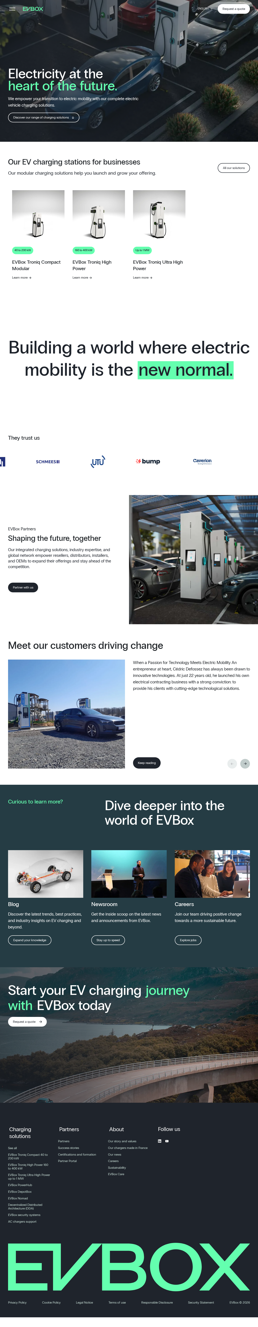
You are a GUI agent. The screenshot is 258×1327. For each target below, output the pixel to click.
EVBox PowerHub (20, 1185)
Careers (113, 1161)
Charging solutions (20, 1133)
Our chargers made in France (128, 1148)
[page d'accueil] (34, 9)
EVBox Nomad (18, 1198)
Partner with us (23, 587)
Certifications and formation (77, 1154)
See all (12, 1148)
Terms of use (117, 1302)
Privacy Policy (17, 1302)
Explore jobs (188, 940)
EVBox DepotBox (19, 1191)
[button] (245, 764)
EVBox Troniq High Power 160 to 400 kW (28, 1166)
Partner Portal (67, 1161)
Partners (69, 1129)
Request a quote (234, 8)
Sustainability (117, 1167)
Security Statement (201, 1302)
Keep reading (147, 763)
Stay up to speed (108, 940)
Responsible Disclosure (157, 1302)
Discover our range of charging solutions (41, 117)
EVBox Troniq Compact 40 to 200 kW (28, 1156)
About (116, 1129)
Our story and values (122, 1141)
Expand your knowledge (29, 940)
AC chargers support (22, 1221)
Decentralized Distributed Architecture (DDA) (25, 1206)
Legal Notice (84, 1302)
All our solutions (234, 168)
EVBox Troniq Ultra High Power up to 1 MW (29, 1176)
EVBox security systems (24, 1215)
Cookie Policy (51, 1302)
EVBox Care (116, 1174)
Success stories (68, 1148)
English (203, 8)
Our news (114, 1154)
